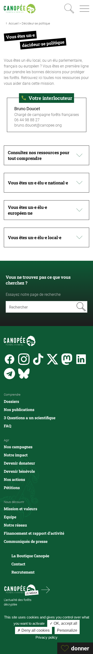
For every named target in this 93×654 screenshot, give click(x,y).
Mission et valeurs (20, 508)
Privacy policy (46, 637)
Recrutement (23, 572)
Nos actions (14, 479)
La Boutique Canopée (30, 555)
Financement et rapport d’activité (34, 533)
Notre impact (16, 454)
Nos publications (19, 409)
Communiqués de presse (25, 541)
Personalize (67, 630)
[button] (46, 155)
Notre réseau (15, 524)
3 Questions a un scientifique (29, 417)
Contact (18, 563)
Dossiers (11, 401)
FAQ (7, 425)
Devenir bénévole (19, 471)
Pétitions (12, 487)
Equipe (10, 516)
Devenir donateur (19, 463)
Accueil (14, 23)
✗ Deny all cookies (33, 630)
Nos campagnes (18, 446)
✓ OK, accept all (63, 623)
